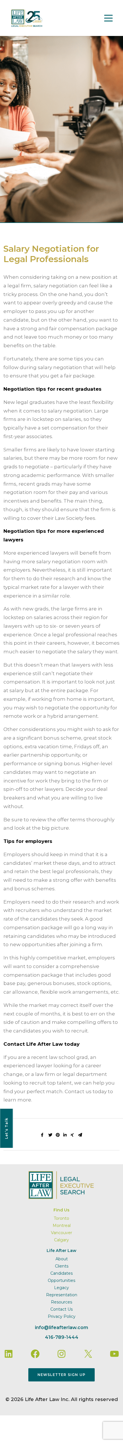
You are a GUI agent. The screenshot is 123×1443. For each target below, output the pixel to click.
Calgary (61, 1239)
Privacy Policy (62, 1316)
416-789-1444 (61, 1337)
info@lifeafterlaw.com (61, 1327)
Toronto (61, 1218)
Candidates (61, 1273)
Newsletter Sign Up (61, 1375)
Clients (61, 1266)
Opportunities (61, 1280)
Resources (61, 1302)
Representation (61, 1294)
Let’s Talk (6, 1128)
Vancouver (61, 1232)
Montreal (62, 1225)
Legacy (61, 1287)
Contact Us (61, 1309)
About (61, 1258)
